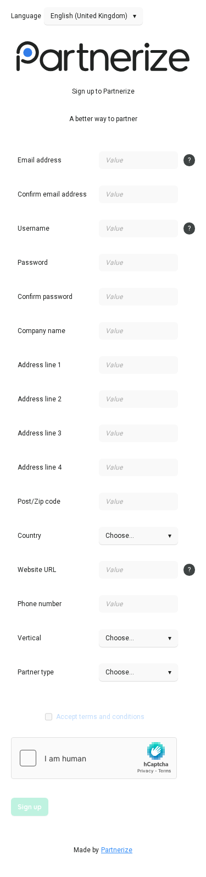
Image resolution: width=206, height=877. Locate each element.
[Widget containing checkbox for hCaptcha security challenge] (94, 758)
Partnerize (116, 850)
